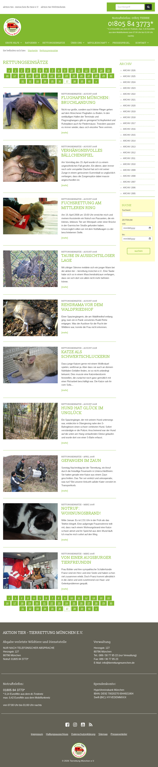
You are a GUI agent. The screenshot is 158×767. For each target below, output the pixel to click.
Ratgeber (31, 43)
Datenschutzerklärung (83, 734)
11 (79, 70)
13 (93, 70)
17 (14, 76)
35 (52, 81)
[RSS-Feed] (90, 724)
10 (71, 70)
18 (22, 76)
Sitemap (103, 734)
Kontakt (141, 43)
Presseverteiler (119, 734)
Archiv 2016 (129, 129)
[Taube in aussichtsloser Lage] (30, 268)
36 (59, 81)
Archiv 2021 (129, 100)
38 (74, 81)
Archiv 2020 (129, 105)
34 (45, 81)
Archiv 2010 (129, 164)
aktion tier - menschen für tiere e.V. (21, 7)
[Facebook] (67, 724)
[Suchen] (148, 7)
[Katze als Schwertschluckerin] (30, 365)
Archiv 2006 (129, 187)
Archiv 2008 (129, 176)
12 (86, 70)
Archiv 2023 (129, 88)
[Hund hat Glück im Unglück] (30, 421)
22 (51, 76)
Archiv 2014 (129, 141)
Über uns (76, 43)
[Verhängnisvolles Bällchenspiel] (30, 163)
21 (44, 76)
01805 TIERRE (141, 18)
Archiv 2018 (129, 117)
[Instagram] (75, 724)
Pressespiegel (121, 43)
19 (29, 76)
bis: (123, 234)
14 (101, 70)
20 (37, 76)
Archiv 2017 (129, 123)
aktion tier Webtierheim (53, 7)
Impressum (37, 734)
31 (22, 81)
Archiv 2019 (129, 111)
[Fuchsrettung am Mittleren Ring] (30, 216)
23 (59, 76)
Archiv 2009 (129, 170)
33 (37, 81)
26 (81, 76)
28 (96, 76)
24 (66, 76)
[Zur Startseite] (12, 27)
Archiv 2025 (129, 76)
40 (89, 81)
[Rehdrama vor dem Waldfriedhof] (30, 318)
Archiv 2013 (129, 147)
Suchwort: (126, 210)
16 (7, 76)
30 (111, 76)
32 (30, 81)
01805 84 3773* (131, 23)
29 (103, 76)
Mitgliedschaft (97, 43)
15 (108, 70)
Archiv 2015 (129, 135)
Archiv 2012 (129, 152)
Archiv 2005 (129, 193)
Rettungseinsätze (54, 43)
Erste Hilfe (12, 43)
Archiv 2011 (129, 158)
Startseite (33, 50)
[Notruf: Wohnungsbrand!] (30, 521)
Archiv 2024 (129, 82)
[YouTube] (83, 724)
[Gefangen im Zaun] (30, 473)
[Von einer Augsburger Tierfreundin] (30, 570)
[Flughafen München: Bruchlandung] (30, 111)
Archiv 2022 (129, 94)
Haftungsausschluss (57, 734)
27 (88, 76)
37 (67, 81)
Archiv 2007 (129, 182)
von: (124, 224)
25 (74, 76)
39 (82, 81)
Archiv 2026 (129, 70)
